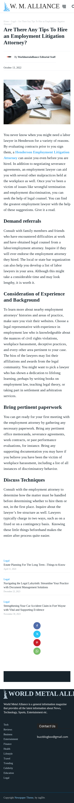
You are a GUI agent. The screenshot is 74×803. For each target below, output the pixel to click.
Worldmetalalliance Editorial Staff (37, 57)
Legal (13, 21)
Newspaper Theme (24, 797)
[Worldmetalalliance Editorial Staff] (9, 57)
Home (6, 21)
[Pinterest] (37, 642)
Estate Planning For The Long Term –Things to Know (34, 564)
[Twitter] (37, 634)
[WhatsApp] (37, 651)
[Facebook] (37, 625)
